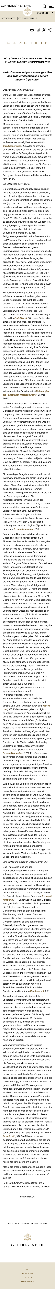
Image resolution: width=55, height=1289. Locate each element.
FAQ (27, 1269)
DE (14, 43)
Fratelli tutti (20, 318)
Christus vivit (36, 991)
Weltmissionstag (27, 18)
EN (20, 43)
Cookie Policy (27, 1277)
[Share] (50, 30)
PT (46, 43)
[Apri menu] (51, 6)
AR (8, 43)
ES (25, 43)
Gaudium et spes (12, 146)
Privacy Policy (27, 1281)
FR (31, 43)
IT (36, 43)
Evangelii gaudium (24, 529)
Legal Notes (27, 1273)
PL (41, 43)
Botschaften (9, 18)
